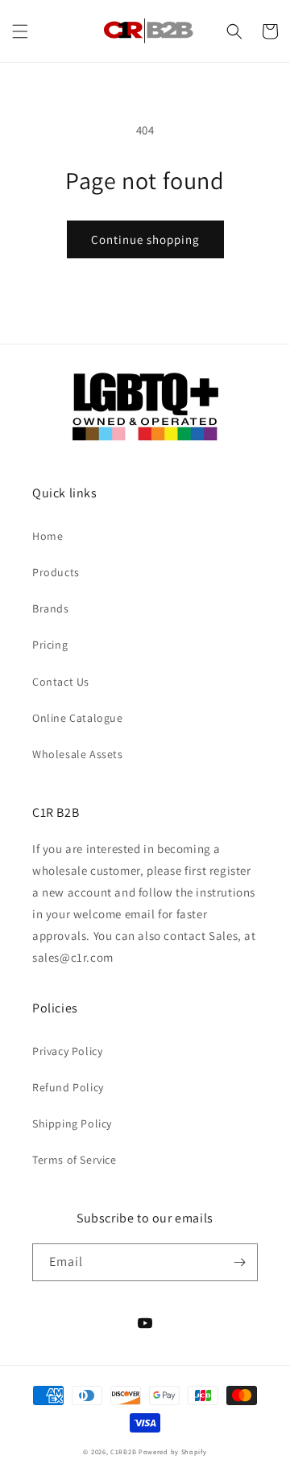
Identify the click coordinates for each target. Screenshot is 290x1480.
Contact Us (60, 681)
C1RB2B (123, 1451)
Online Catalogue (77, 718)
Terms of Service (74, 1159)
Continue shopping (145, 239)
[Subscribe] (239, 1262)
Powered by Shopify (173, 1451)
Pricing (50, 644)
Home (47, 536)
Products (56, 572)
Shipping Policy (72, 1123)
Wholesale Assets (77, 754)
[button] (20, 31)
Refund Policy (68, 1087)
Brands (50, 608)
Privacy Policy (67, 1051)
